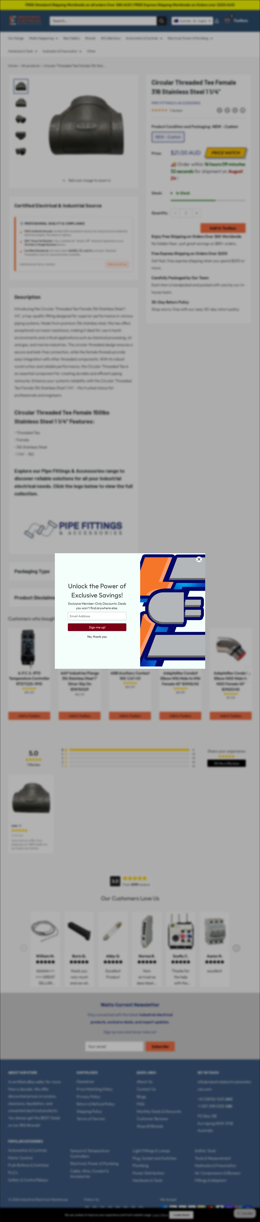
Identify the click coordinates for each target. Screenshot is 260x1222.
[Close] (199, 559)
